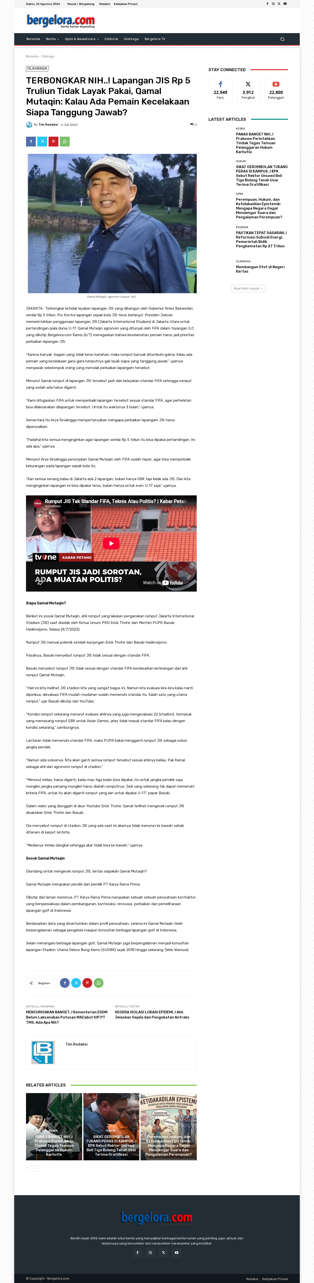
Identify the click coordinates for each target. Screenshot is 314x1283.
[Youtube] (285, 4)
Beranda (32, 56)
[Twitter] (279, 4)
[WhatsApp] (65, 141)
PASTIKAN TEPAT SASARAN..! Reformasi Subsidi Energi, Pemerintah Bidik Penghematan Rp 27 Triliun (261, 239)
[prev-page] (29, 1168)
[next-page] (37, 1168)
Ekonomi (242, 227)
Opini (168, 1130)
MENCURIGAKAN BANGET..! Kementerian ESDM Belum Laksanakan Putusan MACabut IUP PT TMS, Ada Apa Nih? (66, 1017)
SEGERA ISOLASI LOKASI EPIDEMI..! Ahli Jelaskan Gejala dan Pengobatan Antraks (152, 1014)
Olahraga (47, 56)
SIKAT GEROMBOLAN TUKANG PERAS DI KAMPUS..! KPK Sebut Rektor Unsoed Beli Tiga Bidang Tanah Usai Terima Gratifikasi (111, 1146)
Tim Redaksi (48, 124)
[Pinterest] (53, 141)
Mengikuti (248, 81)
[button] (282, 39)
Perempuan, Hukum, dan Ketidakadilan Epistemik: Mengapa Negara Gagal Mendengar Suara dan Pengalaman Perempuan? (168, 1146)
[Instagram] (273, 4)
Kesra (53, 1130)
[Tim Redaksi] (30, 124)
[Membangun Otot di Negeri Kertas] (220, 267)
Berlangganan (276, 81)
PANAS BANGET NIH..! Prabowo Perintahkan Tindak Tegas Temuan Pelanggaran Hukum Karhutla (54, 1146)
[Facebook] (267, 4)
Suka (220, 81)
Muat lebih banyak (246, 288)
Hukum (111, 1130)
